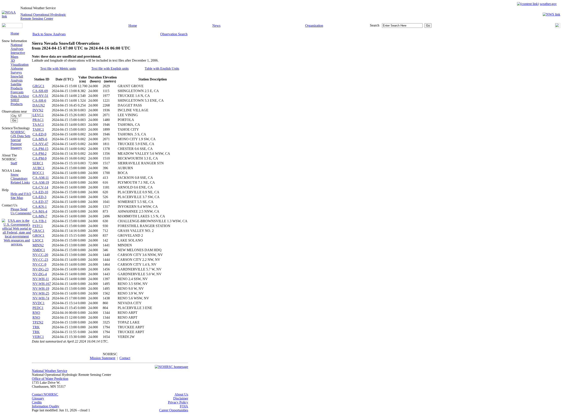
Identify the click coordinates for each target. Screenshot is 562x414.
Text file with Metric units (58, 68)
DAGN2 (38, 105)
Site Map (17, 198)
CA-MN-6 (39, 139)
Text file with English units (110, 68)
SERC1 (37, 163)
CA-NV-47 (40, 144)
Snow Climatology (19, 176)
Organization (314, 25)
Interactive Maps (18, 55)
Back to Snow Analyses (49, 34)
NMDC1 (38, 250)
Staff (14, 163)
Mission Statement (102, 358)
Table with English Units (162, 68)
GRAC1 (38, 231)
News (216, 25)
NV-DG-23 (40, 269)
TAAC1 (38, 124)
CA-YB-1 (39, 221)
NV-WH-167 (41, 284)
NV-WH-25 (40, 293)
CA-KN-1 (39, 206)
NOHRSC (18, 132)
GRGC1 (38, 86)
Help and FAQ (21, 194)
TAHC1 (38, 129)
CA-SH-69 (40, 91)
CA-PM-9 (39, 158)
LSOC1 (37, 240)
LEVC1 (38, 115)
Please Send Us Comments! (21, 211)
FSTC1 (37, 226)
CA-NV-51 (40, 96)
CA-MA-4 (39, 211)
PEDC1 (37, 308)
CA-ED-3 (39, 197)
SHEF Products (17, 102)
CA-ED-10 (40, 192)
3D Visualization (20, 62)
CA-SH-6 (39, 100)
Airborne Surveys (17, 70)
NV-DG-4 (39, 274)
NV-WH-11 (40, 279)
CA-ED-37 (40, 202)
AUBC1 (38, 168)
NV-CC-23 (40, 259)
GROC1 (38, 235)
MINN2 (38, 245)
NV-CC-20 (40, 255)
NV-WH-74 (40, 298)
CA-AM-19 (40, 182)
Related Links (20, 182)
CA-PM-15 (40, 149)
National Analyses (17, 47)
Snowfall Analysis (17, 78)
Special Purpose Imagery (16, 144)
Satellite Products (17, 86)
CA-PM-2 (39, 153)
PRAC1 (38, 120)
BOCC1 (38, 173)
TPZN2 (37, 322)
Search (374, 25)
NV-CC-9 (39, 264)
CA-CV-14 (40, 187)
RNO (36, 312)
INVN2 (37, 110)
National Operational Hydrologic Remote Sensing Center (43, 16)
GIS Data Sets (20, 136)
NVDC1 (38, 303)
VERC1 (38, 337)
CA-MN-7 (39, 216)
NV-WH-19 (40, 288)
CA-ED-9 (39, 134)
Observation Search (173, 34)
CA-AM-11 (40, 177)
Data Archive (20, 96)
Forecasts (17, 92)
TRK (36, 327)
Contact (124, 358)
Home (132, 25)
